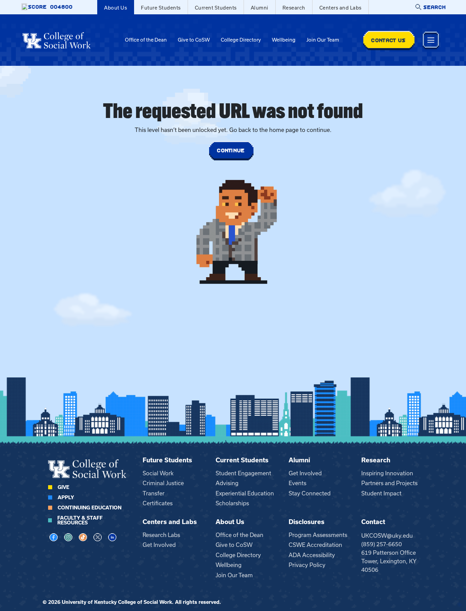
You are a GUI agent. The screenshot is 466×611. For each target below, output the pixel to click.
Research (293, 8)
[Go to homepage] (56, 40)
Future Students (161, 8)
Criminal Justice (163, 483)
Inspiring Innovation (387, 473)
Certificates (158, 503)
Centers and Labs (340, 8)
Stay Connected (310, 493)
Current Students (216, 8)
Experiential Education (245, 493)
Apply (66, 497)
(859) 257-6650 (381, 544)
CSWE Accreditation (315, 545)
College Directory (241, 40)
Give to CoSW (194, 40)
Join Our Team (322, 40)
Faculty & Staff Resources (80, 520)
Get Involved (305, 473)
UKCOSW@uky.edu (387, 536)
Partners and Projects (389, 483)
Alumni (259, 8)
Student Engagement (243, 473)
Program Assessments (318, 535)
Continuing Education (89, 507)
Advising (227, 483)
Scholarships (232, 503)
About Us (115, 8)
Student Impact (381, 493)
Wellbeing (283, 40)
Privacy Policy (307, 565)
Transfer (153, 493)
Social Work (158, 473)
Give (63, 487)
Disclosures (306, 521)
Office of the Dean (146, 40)
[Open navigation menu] (430, 40)
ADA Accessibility (312, 555)
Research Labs (161, 535)
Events (297, 483)
